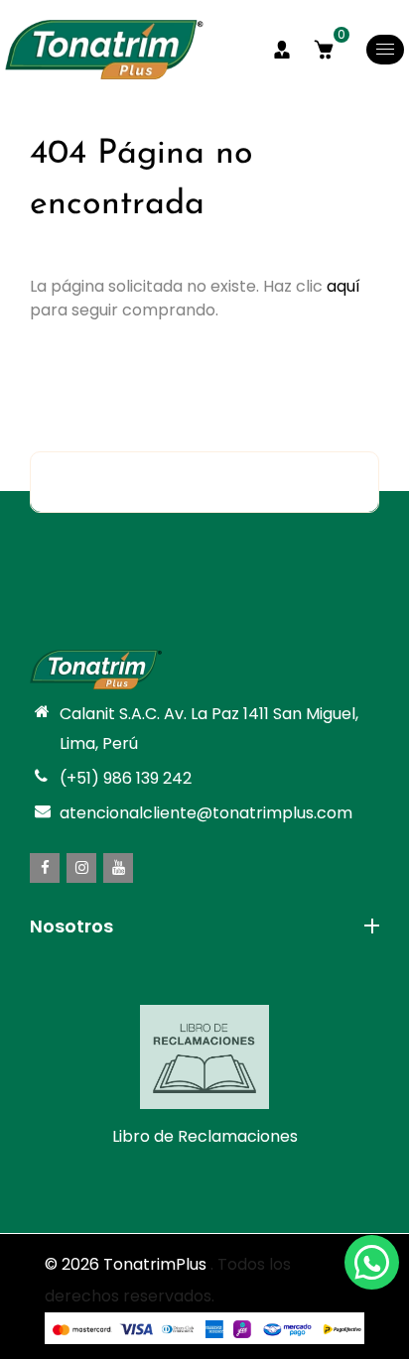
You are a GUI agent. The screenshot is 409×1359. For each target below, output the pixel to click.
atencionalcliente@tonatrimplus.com (206, 813)
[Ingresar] (282, 49)
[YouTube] (118, 868)
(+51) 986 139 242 (126, 778)
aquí (343, 286)
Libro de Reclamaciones (205, 1136)
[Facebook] (45, 868)
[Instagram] (81, 868)
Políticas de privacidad (118, 1061)
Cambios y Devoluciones (125, 1004)
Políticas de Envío (98, 1033)
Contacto (67, 975)
